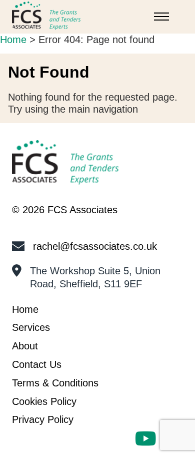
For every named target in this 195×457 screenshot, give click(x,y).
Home (13, 39)
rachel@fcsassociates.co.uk (95, 246)
